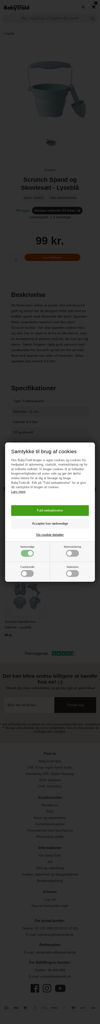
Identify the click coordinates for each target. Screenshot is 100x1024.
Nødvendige (27, 546)
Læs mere (18, 492)
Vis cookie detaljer (50, 535)
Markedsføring (72, 546)
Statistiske (73, 566)
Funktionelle (27, 566)
